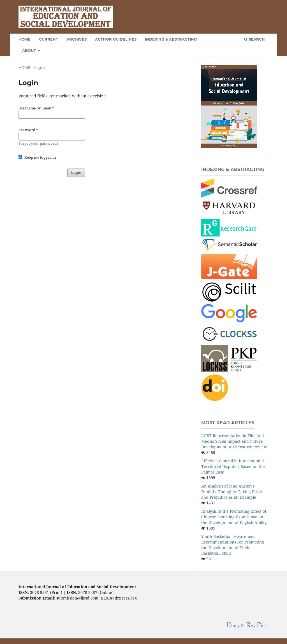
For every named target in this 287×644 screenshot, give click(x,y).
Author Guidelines (115, 39)
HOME (24, 39)
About (29, 50)
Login (76, 172)
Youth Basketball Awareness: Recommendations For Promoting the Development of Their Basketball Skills (232, 545)
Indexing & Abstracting (171, 39)
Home (24, 67)
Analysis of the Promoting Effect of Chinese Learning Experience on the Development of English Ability (234, 517)
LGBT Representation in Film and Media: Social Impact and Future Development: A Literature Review (234, 441)
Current (48, 39)
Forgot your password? (38, 143)
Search (256, 39)
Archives (76, 39)
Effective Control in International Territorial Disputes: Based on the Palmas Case (233, 466)
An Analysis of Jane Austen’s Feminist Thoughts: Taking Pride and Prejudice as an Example (231, 491)
